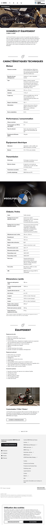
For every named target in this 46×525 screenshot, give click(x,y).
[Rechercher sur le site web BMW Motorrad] (9, 2)
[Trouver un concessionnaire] (13, 2)
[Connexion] (17, 2)
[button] (4, 3)
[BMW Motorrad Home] (40, 3)
